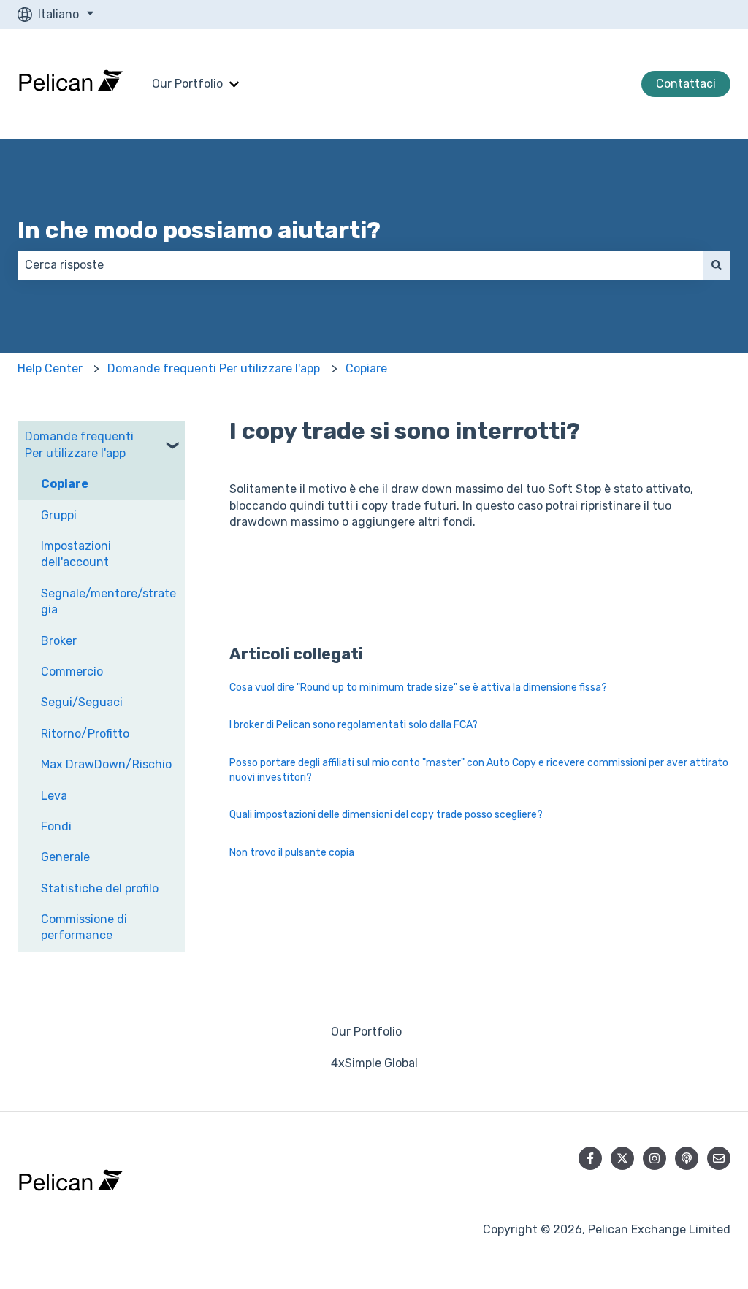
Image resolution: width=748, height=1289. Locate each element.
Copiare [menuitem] (64, 484)
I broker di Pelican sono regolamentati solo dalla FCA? (353, 725)
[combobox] (360, 265)
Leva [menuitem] (54, 796)
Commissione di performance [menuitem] (84, 927)
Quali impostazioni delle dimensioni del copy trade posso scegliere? (386, 814)
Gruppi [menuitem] (59, 515)
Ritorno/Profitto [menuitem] (85, 734)
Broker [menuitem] (59, 641)
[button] (173, 438)
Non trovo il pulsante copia (291, 852)
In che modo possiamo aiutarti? (199, 230)
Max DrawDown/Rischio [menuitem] (106, 764)
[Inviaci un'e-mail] (718, 1158)
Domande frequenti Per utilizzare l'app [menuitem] (79, 444)
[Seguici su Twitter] (622, 1158)
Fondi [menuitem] (56, 826)
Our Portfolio (187, 84)
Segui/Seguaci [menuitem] (82, 702)
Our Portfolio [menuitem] (366, 1032)
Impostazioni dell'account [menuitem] (76, 554)
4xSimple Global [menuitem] (374, 1063)
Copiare (366, 368)
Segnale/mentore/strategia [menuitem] (108, 601)
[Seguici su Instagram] (654, 1158)
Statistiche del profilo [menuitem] (100, 888)
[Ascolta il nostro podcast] (686, 1158)
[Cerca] (716, 265)
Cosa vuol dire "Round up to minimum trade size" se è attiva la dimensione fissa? (418, 687)
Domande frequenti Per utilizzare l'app (213, 368)
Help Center (50, 368)
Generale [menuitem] (65, 857)
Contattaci (686, 84)
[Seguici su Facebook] (590, 1158)
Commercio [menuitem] (72, 671)
